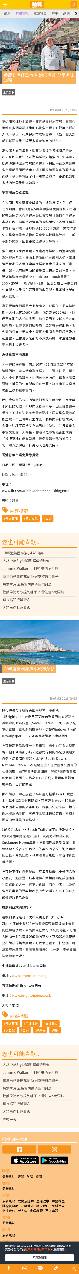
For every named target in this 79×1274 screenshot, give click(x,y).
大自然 (10, 1030)
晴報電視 (22, 13)
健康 (7, 13)
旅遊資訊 (12, 518)
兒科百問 (58, 1205)
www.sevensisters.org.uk (31, 975)
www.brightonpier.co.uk (31, 995)
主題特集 (40, 13)
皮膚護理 (36, 1210)
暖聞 (38, 1176)
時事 (55, 13)
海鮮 (48, 518)
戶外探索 (32, 1023)
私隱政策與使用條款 (37, 1249)
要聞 (21, 1176)
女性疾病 (8, 1210)
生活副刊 (8, 92)
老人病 (22, 1210)
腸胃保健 (42, 1205)
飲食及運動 (26, 1201)
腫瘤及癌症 (10, 1205)
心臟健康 (27, 1205)
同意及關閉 (39, 1257)
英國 (56, 1030)
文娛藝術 (51, 1023)
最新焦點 (8, 1176)
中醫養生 (58, 1201)
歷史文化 (32, 518)
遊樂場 (40, 1030)
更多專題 (51, 1210)
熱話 (30, 1176)
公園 (25, 1030)
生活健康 (42, 1201)
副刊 (66, 13)
